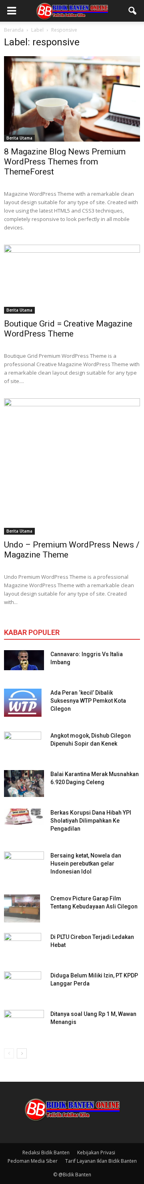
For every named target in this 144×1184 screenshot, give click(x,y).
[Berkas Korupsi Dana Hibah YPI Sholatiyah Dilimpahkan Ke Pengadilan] (24, 817)
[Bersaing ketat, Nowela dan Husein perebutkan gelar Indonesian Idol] (24, 860)
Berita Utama (19, 138)
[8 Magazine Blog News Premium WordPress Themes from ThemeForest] (72, 99)
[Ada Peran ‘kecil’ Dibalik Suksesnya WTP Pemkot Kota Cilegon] (23, 703)
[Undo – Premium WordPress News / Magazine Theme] (72, 466)
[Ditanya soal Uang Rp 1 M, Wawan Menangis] (24, 1021)
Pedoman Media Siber (33, 1161)
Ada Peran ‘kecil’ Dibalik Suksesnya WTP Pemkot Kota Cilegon (88, 700)
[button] (133, 11)
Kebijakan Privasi (96, 1152)
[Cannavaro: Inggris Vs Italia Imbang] (24, 660)
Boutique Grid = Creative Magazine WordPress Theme (68, 329)
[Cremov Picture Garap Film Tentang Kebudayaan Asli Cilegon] (22, 908)
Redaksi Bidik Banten (46, 1152)
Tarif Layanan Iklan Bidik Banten (101, 1161)
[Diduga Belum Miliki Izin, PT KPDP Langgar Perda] (22, 985)
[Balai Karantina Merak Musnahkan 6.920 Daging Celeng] (24, 783)
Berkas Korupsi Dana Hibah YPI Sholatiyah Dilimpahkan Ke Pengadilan (90, 820)
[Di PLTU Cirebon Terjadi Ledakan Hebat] (22, 947)
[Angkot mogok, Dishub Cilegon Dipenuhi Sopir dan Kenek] (22, 746)
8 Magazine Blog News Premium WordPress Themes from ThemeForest (65, 161)
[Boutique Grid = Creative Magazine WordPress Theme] (72, 279)
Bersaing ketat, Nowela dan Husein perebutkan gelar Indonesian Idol (85, 863)
